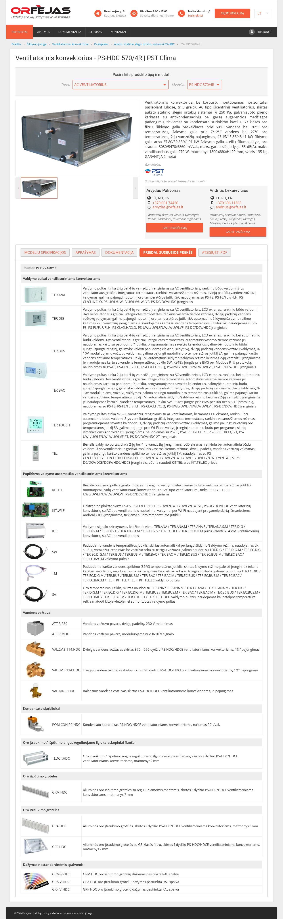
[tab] (45, 252)
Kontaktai (118, 32)
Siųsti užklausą (232, 13)
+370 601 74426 (165, 202)
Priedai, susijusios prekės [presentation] (168, 252)
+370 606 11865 (228, 202)
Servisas (96, 32)
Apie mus (43, 32)
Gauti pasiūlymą (175, 228)
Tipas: (65, 84)
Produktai (19, 32)
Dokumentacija (69, 32)
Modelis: (178, 84)
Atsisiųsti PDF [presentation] (214, 252)
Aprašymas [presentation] (86, 252)
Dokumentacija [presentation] (119, 252)
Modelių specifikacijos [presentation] (45, 252)
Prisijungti (264, 32)
